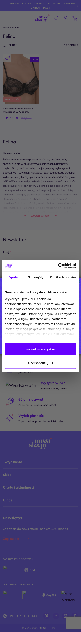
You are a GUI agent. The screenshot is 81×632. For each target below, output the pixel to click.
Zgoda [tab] (13, 277)
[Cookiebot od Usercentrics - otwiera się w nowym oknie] (58, 265)
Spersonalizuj (38, 362)
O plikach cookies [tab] (63, 277)
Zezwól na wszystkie (40, 349)
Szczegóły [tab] (35, 277)
